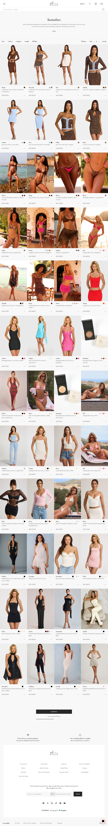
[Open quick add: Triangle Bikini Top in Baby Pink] (100, 468)
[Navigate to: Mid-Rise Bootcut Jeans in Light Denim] (13, 446)
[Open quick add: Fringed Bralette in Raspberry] (73, 303)
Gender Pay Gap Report (46, 823)
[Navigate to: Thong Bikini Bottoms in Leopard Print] (94, 173)
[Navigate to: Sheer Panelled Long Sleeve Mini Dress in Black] (13, 498)
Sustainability (84, 772)
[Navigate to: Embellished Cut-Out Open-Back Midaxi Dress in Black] (13, 554)
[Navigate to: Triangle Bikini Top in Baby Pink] (94, 446)
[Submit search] (103, 9)
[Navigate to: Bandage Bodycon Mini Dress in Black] (13, 336)
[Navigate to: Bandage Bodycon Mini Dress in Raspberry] (67, 336)
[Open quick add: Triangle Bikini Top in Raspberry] (100, 250)
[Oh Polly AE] (54, 3)
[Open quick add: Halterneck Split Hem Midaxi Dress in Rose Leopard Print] (22, 413)
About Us (64, 764)
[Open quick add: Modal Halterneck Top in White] (76, 468)
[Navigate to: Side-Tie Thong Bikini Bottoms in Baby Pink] (40, 391)
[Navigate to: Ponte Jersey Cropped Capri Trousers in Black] (40, 664)
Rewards (23, 772)
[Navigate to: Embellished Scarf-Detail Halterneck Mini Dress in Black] (13, 664)
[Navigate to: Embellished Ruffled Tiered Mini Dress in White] (94, 664)
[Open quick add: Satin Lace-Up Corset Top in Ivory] (73, 576)
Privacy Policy (64, 768)
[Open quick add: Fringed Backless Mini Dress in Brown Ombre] (51, 303)
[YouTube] (64, 803)
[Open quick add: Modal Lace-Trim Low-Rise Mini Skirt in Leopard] (49, 87)
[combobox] (53, 794)
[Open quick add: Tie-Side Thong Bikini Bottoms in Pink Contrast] (76, 195)
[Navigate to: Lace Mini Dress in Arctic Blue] (13, 120)
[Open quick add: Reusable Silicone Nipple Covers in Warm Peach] (75, 413)
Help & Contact (44, 768)
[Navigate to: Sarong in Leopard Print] (67, 228)
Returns (23, 768)
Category (18, 41)
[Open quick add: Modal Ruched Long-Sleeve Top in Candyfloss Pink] (46, 521)
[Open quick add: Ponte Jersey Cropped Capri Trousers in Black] (51, 686)
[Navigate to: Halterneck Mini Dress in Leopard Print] (13, 280)
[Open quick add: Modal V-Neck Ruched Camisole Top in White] (103, 521)
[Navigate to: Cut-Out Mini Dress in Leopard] (94, 120)
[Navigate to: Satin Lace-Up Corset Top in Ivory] (67, 554)
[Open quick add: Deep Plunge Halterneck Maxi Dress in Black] (46, 631)
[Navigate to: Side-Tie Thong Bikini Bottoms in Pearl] (67, 498)
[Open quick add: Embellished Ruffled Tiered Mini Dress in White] (103, 686)
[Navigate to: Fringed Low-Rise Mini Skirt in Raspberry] (40, 228)
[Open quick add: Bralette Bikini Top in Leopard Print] (24, 250)
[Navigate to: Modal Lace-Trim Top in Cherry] (94, 280)
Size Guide (44, 764)
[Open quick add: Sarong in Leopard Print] (76, 250)
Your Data (17, 823)
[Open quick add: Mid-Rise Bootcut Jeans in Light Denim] (24, 468)
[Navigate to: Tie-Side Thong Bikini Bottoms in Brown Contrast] (13, 173)
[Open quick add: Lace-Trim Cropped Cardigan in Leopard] (103, 87)
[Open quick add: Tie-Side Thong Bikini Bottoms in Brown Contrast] (22, 195)
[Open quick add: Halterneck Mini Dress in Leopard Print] (20, 303)
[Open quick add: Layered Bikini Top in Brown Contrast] (49, 195)
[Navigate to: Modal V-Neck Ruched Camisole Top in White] (94, 498)
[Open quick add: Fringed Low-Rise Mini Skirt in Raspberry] (46, 250)
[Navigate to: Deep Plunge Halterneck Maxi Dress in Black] (40, 609)
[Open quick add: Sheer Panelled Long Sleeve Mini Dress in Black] (24, 521)
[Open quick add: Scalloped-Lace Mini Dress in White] (46, 468)
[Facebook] (43, 803)
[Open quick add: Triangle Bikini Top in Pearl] (100, 413)
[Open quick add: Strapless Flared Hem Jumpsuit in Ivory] (103, 631)
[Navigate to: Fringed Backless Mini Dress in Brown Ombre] (40, 280)
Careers (84, 768)
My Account (23, 764)
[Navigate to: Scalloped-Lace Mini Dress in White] (40, 446)
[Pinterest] (60, 803)
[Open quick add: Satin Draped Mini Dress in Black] (19, 631)
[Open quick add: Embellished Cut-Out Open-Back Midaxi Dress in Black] (24, 576)
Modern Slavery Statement (29, 823)
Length (27, 41)
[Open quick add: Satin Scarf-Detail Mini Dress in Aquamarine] (49, 358)
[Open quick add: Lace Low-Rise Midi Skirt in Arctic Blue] (49, 142)
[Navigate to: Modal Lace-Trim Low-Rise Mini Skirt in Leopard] (40, 65)
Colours (10, 41)
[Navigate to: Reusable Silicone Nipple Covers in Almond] (94, 336)
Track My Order (23, 776)
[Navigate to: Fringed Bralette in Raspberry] (67, 280)
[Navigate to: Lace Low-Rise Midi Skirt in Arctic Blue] (40, 120)
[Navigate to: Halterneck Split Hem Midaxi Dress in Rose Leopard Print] (13, 391)
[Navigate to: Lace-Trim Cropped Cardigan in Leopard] (94, 65)
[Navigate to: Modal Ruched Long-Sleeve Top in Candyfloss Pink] (40, 498)
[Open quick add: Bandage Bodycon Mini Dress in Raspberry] (76, 358)
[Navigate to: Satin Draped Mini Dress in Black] (13, 609)
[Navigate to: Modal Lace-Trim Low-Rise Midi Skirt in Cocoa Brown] (13, 65)
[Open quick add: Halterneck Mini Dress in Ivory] (49, 576)
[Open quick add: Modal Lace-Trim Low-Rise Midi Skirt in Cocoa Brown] (24, 87)
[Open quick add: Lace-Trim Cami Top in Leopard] (78, 142)
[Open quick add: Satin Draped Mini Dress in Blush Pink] (100, 576)
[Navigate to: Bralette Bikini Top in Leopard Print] (13, 228)
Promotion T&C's (64, 772)
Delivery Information (44, 772)
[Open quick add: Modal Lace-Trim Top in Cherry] (102, 303)
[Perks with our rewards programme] (27, 738)
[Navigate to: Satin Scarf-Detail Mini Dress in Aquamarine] (40, 336)
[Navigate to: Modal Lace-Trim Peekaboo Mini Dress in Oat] (67, 65)
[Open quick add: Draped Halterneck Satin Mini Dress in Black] (76, 631)
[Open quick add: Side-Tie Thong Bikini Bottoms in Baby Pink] (49, 413)
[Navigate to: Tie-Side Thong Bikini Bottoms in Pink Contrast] (67, 173)
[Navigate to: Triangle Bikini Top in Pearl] (94, 391)
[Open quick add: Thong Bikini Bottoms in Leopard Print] (105, 195)
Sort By (104, 41)
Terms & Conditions (84, 764)
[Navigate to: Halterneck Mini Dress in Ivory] (40, 554)
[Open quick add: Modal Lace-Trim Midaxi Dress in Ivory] (75, 686)
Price (3, 41)
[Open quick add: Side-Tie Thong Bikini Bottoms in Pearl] (76, 521)
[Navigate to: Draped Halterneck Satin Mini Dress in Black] (67, 609)
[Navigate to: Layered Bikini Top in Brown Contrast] (40, 173)
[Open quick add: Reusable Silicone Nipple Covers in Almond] (102, 358)
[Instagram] (52, 803)
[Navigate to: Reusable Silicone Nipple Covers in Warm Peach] (67, 391)
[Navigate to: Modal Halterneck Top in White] (67, 446)
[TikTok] (56, 803)
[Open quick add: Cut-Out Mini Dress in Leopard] (105, 142)
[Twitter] (48, 803)
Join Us (78, 794)
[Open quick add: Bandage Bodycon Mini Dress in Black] (22, 358)
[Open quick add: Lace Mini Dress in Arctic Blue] (22, 142)
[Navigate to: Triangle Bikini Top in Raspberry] (94, 228)
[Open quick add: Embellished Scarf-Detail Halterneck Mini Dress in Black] (22, 686)
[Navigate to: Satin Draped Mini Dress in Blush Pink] (94, 554)
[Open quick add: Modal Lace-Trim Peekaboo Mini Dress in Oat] (76, 87)
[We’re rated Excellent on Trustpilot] (80, 738)
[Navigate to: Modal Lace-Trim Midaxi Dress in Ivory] (67, 664)
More (54, 31)
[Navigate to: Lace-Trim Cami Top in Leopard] (67, 120)
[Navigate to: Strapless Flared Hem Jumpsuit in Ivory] (94, 609)
